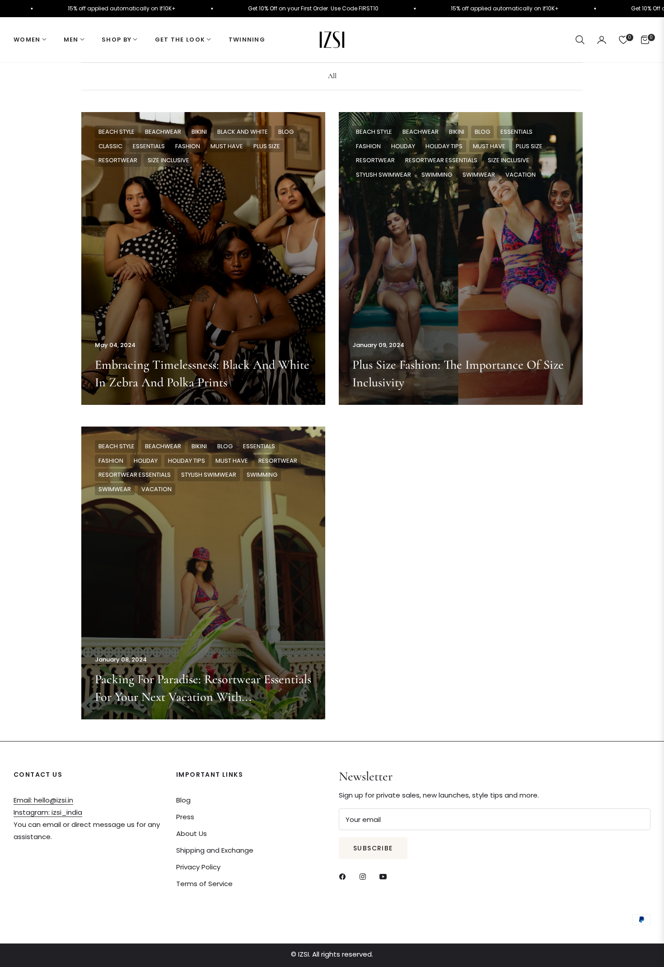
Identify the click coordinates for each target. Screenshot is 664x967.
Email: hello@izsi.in (43, 800)
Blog (183, 800)
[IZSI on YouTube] (385, 876)
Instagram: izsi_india (48, 812)
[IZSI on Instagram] (365, 876)
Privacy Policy (198, 867)
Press (185, 816)
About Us (191, 833)
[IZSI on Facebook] (345, 876)
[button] (580, 40)
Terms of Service (204, 883)
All (332, 75)
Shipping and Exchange (214, 850)
